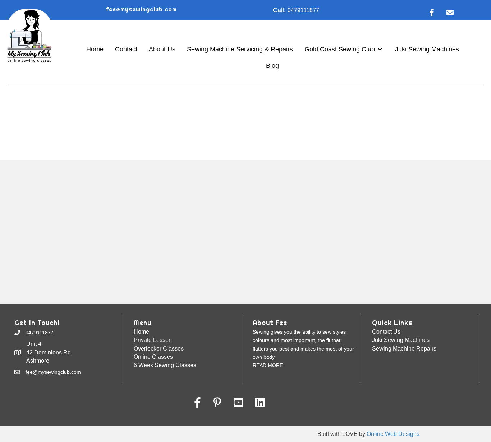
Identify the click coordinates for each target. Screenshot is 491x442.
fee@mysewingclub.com (141, 9)
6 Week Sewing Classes (165, 365)
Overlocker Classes (159, 348)
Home (141, 332)
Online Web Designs (393, 434)
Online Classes (153, 357)
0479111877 (303, 10)
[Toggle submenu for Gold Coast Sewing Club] (380, 49)
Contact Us (386, 332)
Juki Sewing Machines (401, 340)
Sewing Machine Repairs (404, 348)
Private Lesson (153, 340)
